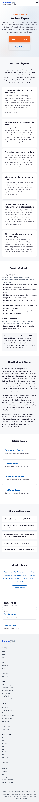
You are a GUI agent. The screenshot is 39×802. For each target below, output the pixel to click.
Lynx (3, 749)
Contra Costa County (8, 710)
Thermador (5, 665)
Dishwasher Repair (7, 685)
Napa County (5, 729)
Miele (3, 651)
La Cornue (5, 671)
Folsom (24, 575)
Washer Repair (6, 693)
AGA (3, 754)
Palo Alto (18, 578)
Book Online (19, 47)
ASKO (3, 668)
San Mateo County (7, 718)
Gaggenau (5, 673)
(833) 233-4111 (10, 603)
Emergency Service (7, 782)
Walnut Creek (30, 572)
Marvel (4, 752)
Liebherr (4, 657)
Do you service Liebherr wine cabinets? (16, 543)
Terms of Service (16, 794)
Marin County (5, 721)
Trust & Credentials (7, 779)
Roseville (32, 575)
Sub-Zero (4, 660)
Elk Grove (17, 575)
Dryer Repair (5, 696)
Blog (3, 774)
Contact (4, 766)
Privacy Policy (6, 794)
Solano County (6, 726)
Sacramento (8, 572)
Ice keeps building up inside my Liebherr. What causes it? (18, 527)
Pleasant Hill (8, 575)
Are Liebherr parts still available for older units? (19, 550)
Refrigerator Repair (7, 690)
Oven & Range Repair (8, 687)
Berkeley (26, 578)
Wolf (3, 662)
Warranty (4, 777)
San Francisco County (8, 715)
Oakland (33, 578)
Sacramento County (7, 707)
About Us (4, 768)
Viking (3, 654)
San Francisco (19, 572)
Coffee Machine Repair (8, 699)
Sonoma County (6, 724)
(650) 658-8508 (11, 614)
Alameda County (6, 713)
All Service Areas (19, 587)
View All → (5, 676)
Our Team (4, 771)
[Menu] (37, 3)
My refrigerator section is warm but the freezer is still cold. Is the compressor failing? (19, 536)
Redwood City (8, 578)
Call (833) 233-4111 (19, 39)
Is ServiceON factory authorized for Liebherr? (18, 519)
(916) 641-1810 (10, 626)
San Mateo (19, 582)
